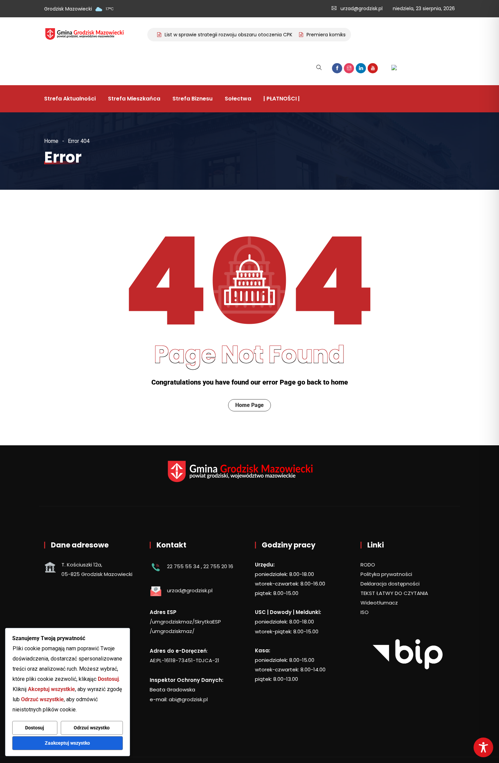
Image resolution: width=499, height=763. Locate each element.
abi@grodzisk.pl (188, 699)
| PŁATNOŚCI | (281, 99)
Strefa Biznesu (192, 99)
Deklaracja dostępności (390, 583)
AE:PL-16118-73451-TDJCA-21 (184, 660)
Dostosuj (34, 727)
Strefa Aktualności (70, 99)
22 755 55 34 (183, 566)
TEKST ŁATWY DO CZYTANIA (394, 593)
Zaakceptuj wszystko (67, 743)
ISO (365, 612)
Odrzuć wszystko (92, 727)
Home (51, 141)
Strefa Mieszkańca (134, 99)
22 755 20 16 (218, 566)
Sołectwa (238, 99)
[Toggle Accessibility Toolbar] (483, 747)
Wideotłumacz (379, 602)
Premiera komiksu (318, 34)
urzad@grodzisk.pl (361, 8)
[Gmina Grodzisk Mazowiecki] (89, 34)
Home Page (249, 405)
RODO (368, 564)
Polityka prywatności (386, 574)
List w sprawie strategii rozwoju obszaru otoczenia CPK (219, 34)
